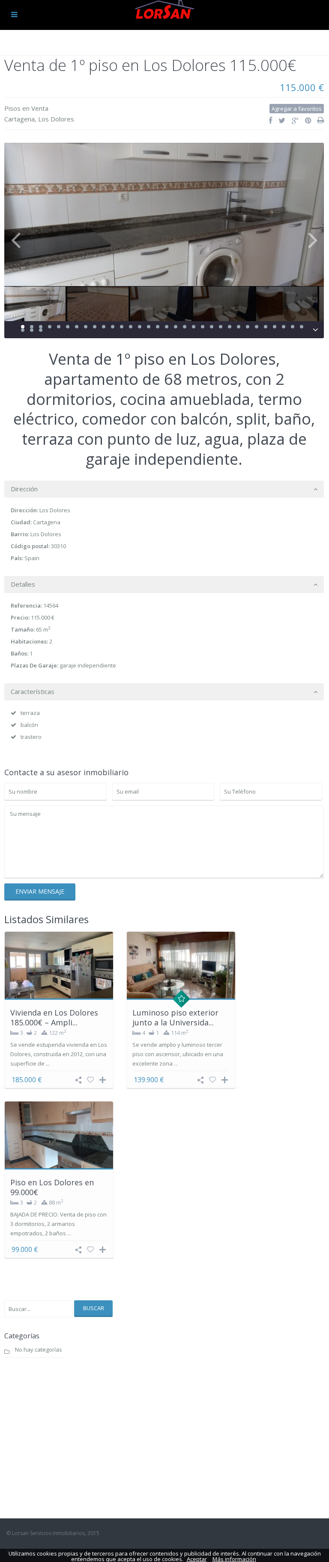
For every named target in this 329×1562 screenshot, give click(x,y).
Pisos (12, 108)
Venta (39, 108)
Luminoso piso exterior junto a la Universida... (175, 1017)
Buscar (93, 1308)
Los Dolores (56, 119)
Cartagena (19, 119)
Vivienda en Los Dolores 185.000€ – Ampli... (54, 1017)
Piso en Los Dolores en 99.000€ (52, 1187)
